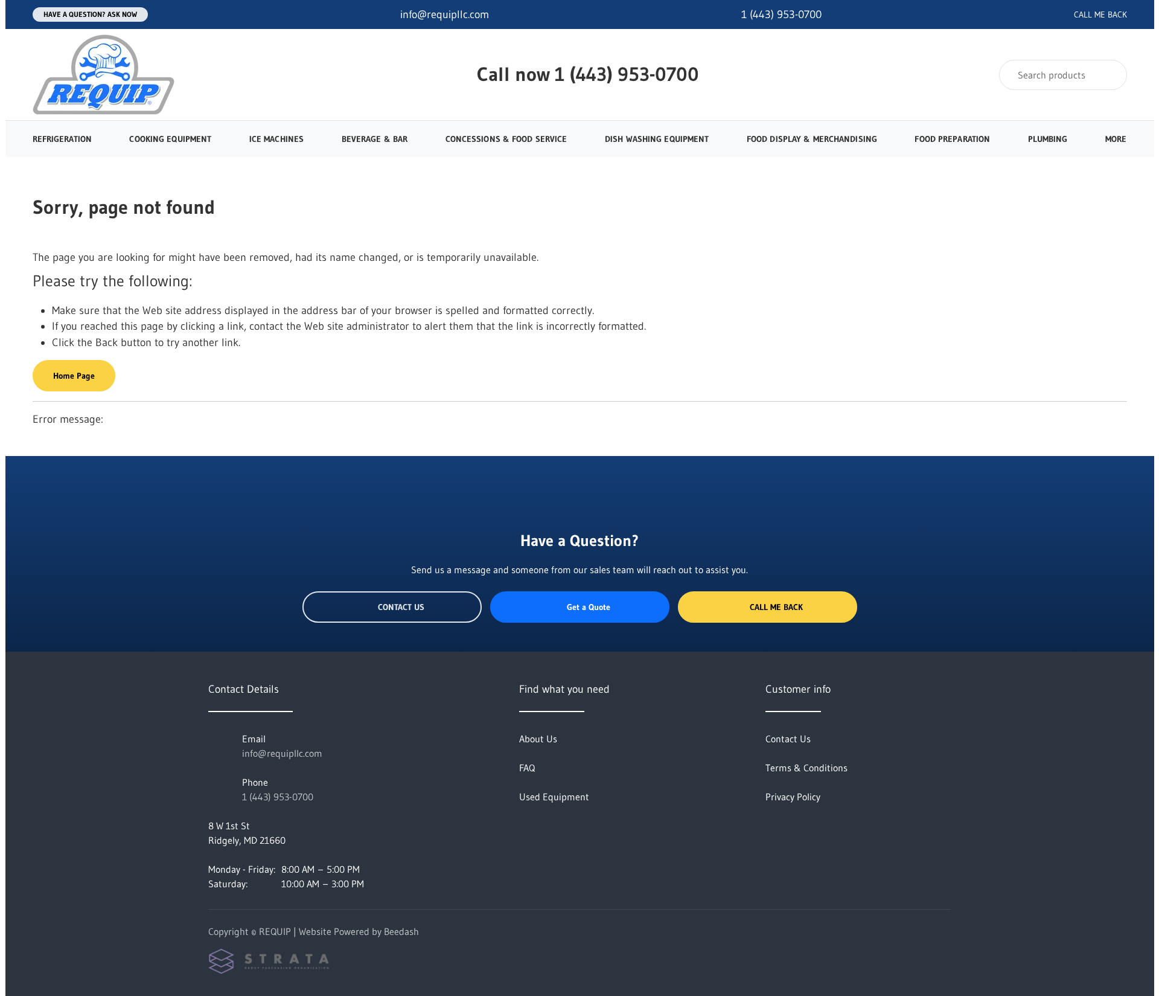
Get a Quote (588, 607)
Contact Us (401, 607)
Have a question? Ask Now (90, 14)
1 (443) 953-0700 (627, 74)
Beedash (401, 931)
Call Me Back (776, 607)
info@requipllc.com (282, 753)
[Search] (1110, 75)
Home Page (74, 375)
